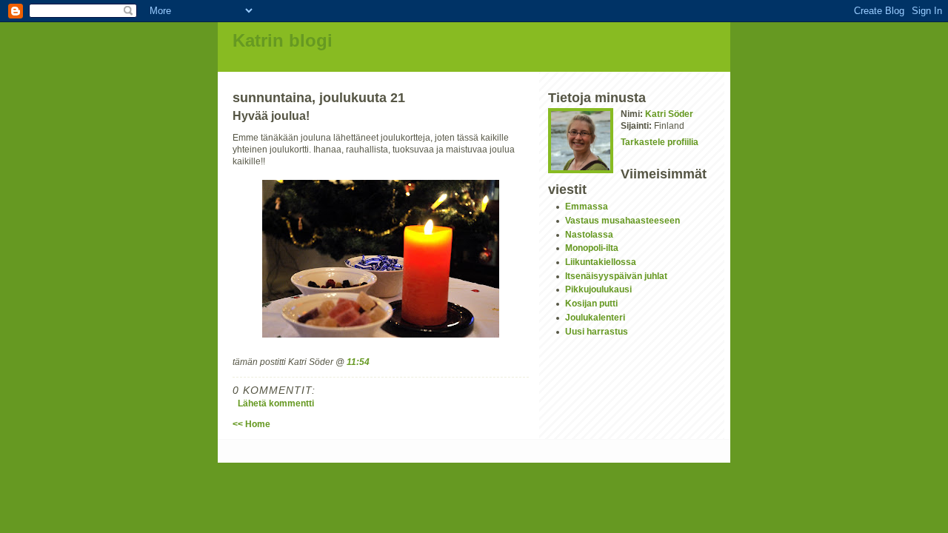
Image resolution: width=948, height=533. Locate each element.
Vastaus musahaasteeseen (622, 220)
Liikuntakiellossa (600, 261)
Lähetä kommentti (276, 403)
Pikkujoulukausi (598, 289)
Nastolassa (589, 234)
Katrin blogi (283, 40)
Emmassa (586, 206)
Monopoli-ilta (591, 247)
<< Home (251, 424)
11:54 (358, 361)
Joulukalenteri (595, 317)
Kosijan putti (591, 303)
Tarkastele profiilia (659, 142)
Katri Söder (669, 113)
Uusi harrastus (596, 331)
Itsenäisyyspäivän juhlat (616, 276)
